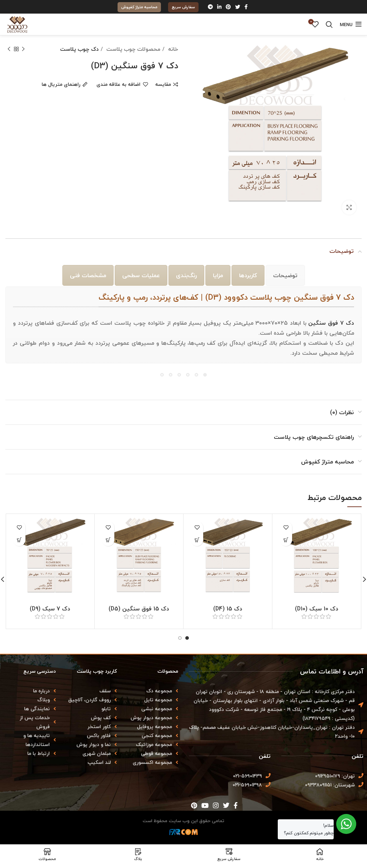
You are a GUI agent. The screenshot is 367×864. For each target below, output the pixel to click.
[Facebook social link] (246, 6)
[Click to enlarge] (349, 207)
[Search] (329, 24)
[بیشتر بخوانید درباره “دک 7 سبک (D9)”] (19, 540)
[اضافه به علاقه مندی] (286, 527)
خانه (172, 49)
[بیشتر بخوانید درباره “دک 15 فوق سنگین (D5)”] (108, 540)
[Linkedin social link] (219, 6)
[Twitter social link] (237, 6)
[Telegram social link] (210, 6)
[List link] (30, 690)
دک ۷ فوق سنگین (331, 323)
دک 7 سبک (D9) (50, 609)
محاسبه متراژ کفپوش (139, 7)
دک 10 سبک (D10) (316, 609)
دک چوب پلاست (79, 49)
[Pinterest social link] (228, 6)
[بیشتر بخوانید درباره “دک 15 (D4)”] (197, 540)
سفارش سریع (183, 7)
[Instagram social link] (216, 805)
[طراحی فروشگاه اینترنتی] (183, 834)
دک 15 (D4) (227, 609)
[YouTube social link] (205, 805)
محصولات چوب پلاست (132, 49)
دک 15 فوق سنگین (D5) (139, 609)
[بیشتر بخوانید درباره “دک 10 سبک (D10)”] (286, 540)
